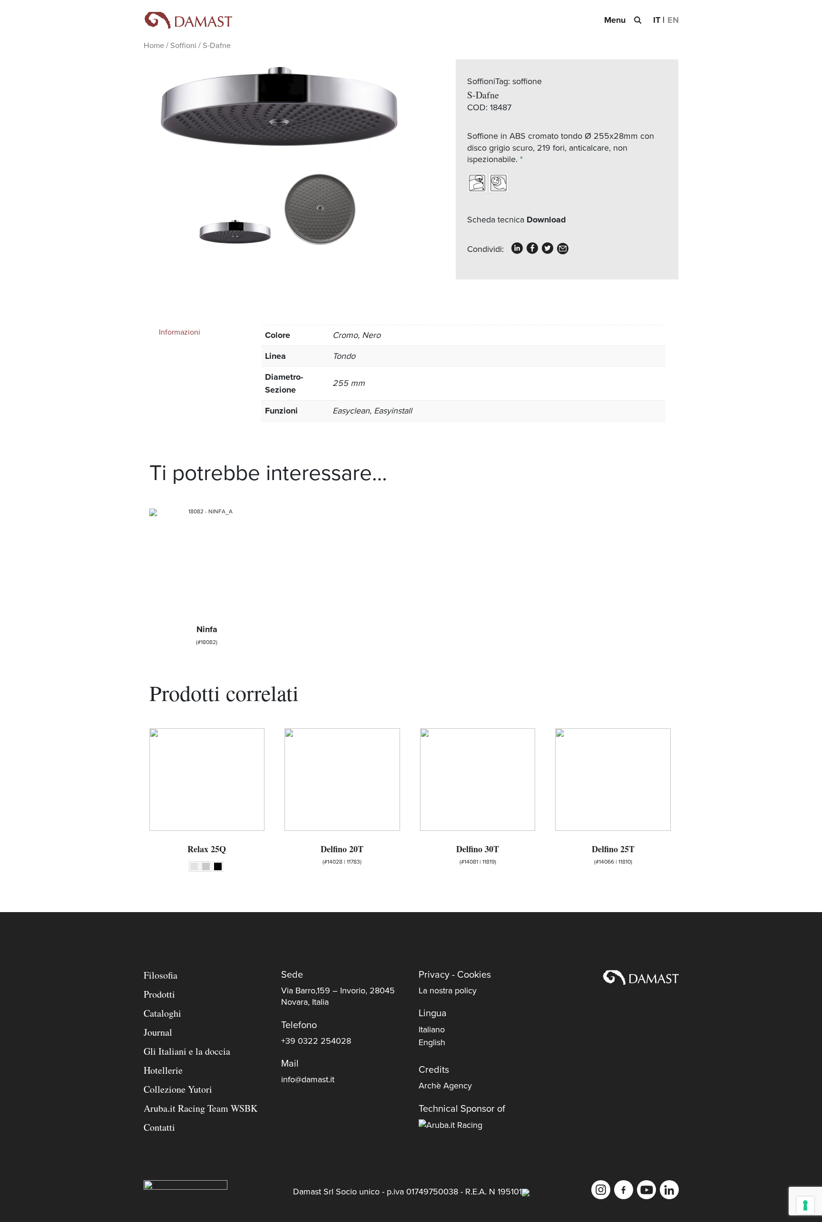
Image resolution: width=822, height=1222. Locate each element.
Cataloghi (162, 1013)
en (673, 20)
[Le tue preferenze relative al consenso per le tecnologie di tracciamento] (805, 1205)
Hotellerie (163, 1070)
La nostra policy (448, 990)
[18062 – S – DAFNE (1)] (320, 209)
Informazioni (179, 332)
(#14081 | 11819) (477, 854)
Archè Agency (445, 1085)
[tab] (202, 332)
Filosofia (160, 975)
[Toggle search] (637, 20)
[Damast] (188, 20)
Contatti (159, 1127)
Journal (158, 1032)
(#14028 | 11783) (342, 854)
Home (154, 45)
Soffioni (183, 45)
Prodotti (159, 994)
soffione (527, 81)
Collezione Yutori (178, 1089)
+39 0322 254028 (316, 1041)
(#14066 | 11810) (613, 854)
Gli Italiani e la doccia (187, 1051)
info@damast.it (307, 1079)
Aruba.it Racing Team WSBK (200, 1108)
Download (546, 219)
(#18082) (206, 634)
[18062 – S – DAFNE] (277, 108)
